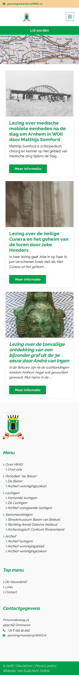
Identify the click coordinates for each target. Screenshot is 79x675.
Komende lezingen (22, 498)
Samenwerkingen (18, 514)
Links (9, 587)
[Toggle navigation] (70, 16)
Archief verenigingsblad (26, 546)
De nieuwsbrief (16, 582)
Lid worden (39, 30)
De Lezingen (17, 503)
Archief (10, 536)
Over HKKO (14, 464)
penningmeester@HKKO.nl (24, 3)
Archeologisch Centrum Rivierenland (36, 529)
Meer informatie (28, 169)
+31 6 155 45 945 (19, 630)
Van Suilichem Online (33, 671)
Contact (11, 592)
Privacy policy (45, 666)
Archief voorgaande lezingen (30, 508)
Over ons (15, 469)
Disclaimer (24, 666)
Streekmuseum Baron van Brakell (34, 519)
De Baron (15, 481)
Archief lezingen (20, 541)
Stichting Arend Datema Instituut (32, 524)
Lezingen (12, 493)
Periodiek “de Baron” (21, 476)
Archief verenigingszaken (27, 486)
